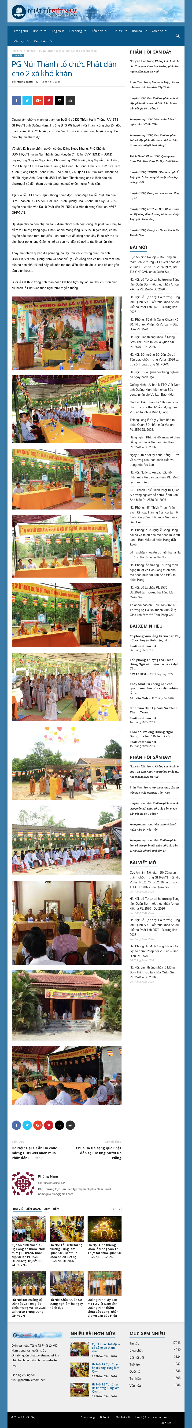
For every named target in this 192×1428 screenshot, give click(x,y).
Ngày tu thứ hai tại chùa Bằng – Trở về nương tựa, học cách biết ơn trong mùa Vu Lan (154, 459)
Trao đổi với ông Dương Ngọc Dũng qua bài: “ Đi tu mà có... (152, 734)
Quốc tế (134, 1371)
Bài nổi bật (136, 1357)
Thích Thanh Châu (141, 156)
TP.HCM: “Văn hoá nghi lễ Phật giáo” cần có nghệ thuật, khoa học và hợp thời (154, 177)
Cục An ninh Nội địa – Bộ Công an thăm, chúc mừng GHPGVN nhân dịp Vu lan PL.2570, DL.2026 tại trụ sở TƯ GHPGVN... (28, 1255)
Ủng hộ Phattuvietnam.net (151, 1417)
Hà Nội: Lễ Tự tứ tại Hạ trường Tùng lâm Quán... (105, 1387)
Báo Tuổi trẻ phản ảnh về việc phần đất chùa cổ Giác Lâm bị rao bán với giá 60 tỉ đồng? (154, 103)
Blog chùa (58, 31)
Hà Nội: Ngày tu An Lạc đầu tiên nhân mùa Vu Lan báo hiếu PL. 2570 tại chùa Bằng (154, 477)
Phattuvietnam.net (143, 646)
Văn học (19, 41)
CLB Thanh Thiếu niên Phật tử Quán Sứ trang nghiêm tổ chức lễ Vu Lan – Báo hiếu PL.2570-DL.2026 (155, 495)
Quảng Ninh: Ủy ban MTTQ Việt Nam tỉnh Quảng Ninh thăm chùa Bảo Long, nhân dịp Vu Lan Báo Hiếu (103, 1308)
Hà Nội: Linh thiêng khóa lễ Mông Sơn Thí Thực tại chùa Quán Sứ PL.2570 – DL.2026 (104, 1251)
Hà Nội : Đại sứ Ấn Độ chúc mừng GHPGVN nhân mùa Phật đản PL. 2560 (34, 1153)
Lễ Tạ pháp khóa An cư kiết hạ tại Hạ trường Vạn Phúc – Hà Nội (155, 555)
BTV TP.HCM (138, 674)
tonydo (134, 98)
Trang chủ (21, 31)
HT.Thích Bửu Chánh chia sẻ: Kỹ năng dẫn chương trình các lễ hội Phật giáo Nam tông (154, 214)
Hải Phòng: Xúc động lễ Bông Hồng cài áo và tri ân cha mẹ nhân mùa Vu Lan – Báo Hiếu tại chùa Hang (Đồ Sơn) (155, 537)
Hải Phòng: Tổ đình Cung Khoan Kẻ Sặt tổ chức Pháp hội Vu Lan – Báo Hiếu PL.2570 (154, 324)
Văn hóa (157, 31)
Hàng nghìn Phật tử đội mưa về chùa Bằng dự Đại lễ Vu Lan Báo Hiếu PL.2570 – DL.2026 (155, 442)
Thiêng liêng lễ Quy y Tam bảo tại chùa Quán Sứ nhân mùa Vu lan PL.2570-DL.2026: (152, 424)
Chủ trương (88, 1417)
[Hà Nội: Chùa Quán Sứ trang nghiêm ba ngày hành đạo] (67, 1283)
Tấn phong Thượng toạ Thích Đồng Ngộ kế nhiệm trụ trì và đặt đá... (154, 664)
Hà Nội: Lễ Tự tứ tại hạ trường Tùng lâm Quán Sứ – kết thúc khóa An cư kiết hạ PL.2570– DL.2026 (66, 1253)
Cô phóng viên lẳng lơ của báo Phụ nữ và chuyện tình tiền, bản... (155, 638)
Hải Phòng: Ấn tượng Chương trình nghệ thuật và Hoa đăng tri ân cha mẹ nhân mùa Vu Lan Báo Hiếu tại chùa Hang (154, 572)
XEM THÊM (51, 1209)
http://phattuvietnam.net (51, 1183)
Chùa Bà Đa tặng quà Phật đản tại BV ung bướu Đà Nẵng (99, 1153)
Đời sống (75, 31)
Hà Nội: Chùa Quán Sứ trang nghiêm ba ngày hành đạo (66, 1304)
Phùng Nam (24, 81)
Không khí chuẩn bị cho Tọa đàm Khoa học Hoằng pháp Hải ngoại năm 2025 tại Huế (154, 66)
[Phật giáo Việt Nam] (96, 11)
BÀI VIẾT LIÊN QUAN (27, 1209)
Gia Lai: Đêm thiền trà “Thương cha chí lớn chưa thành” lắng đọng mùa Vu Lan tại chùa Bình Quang (154, 407)
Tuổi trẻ (117, 31)
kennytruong (138, 119)
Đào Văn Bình (139, 698)
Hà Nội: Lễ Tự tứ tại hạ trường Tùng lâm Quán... (105, 1367)
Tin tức (37, 31)
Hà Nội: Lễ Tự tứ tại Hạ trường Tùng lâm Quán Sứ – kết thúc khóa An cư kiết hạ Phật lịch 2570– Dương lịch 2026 (155, 304)
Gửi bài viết (123, 1417)
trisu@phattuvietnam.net (28, 1380)
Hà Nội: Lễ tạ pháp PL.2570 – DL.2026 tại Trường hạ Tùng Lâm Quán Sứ (152, 592)
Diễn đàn (97, 31)
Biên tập (105, 1417)
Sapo (34, 1417)
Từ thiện (135, 1378)
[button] (177, 36)
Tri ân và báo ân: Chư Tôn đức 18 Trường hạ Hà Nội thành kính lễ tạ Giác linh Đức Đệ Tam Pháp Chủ (153, 610)
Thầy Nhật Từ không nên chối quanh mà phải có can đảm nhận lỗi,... (154, 688)
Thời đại (137, 31)
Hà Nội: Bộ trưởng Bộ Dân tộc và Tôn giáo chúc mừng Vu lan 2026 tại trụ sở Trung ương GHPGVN (28, 1308)
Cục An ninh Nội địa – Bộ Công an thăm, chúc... (106, 1347)
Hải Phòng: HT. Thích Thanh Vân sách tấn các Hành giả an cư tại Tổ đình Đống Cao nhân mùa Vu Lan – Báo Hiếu (154, 515)
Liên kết (166, 1422)
